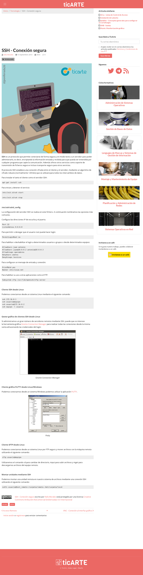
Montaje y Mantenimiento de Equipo (119, 179)
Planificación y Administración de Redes (119, 204)
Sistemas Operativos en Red (119, 229)
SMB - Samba (105, 25)
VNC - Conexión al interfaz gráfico (78, 510)
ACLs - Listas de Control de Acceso (114, 15)
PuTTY (74, 391)
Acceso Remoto (10, 510)
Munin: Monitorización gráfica (112, 28)
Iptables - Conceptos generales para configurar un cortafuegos (118, 21)
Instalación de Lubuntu (109, 18)
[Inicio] (74, 4)
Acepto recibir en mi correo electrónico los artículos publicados (119, 49)
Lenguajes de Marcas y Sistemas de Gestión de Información (119, 154)
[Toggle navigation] (5, 4)
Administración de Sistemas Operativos (119, 104)
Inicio (5, 11)
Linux (5, 504)
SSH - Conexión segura (24, 496)
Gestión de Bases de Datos (119, 129)
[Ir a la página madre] (47, 510)
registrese (20, 515)
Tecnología (15, 11)
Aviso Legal (72, 568)
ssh (13, 504)
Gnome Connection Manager (33, 324)
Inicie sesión (8, 515)
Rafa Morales (8, 55)
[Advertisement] (48, 31)
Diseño (80, 568)
